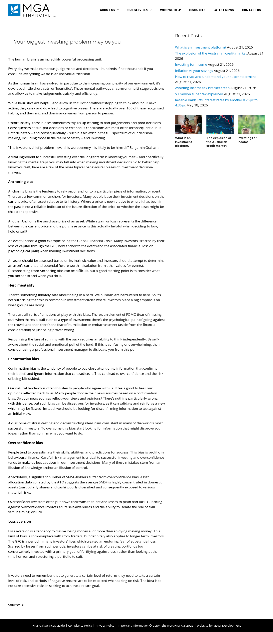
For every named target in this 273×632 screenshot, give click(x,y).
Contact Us (251, 10)
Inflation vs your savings (194, 70)
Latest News (223, 10)
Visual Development (227, 625)
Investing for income (191, 64)
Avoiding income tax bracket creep (202, 87)
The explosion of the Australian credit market (211, 53)
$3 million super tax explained (199, 94)
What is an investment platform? (200, 47)
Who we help (170, 10)
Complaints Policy (80, 625)
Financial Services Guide (48, 625)
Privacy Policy (105, 625)
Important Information (133, 625)
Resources (197, 10)
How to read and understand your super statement (215, 76)
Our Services (137, 10)
